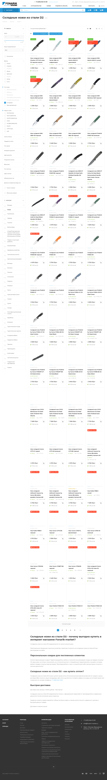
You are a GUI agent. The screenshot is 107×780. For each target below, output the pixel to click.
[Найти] (22, 10)
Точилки (67, 734)
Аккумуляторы (69, 727)
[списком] (99, 28)
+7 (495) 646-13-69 (41, 2)
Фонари (67, 724)
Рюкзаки (67, 738)
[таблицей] (102, 28)
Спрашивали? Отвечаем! (27, 739)
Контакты (44, 723)
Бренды (5, 726)
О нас (21, 723)
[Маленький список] (88, 28)
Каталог (6, 719)
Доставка (22, 727)
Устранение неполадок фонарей (51, 725)
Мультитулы (68, 729)
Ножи (66, 731)
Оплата (22, 725)
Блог (4, 723)
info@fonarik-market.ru (90, 723)
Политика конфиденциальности (51, 736)
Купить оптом (24, 732)
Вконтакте (53, 767)
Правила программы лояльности (51, 747)
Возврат (44, 730)
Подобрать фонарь (25, 737)
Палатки (67, 736)
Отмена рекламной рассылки (50, 754)
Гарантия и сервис (47, 727)
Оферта (44, 738)
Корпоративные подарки (27, 730)
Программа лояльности (26, 734)
